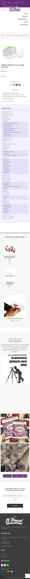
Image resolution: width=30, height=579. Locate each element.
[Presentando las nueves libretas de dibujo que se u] (15, 428)
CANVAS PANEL (7, 136)
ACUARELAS (6, 207)
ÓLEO (4, 188)
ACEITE (5, 196)
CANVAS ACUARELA (8, 130)
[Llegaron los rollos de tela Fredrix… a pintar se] (15, 457)
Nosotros (25, 16)
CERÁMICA (5, 140)
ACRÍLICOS (6, 205)
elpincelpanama (15, 341)
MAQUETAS (5, 177)
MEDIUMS (5, 180)
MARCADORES (6, 179)
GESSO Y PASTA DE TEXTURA (10, 186)
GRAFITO (5, 153)
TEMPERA (5, 210)
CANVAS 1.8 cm (7, 125)
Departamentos (22, 19)
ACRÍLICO (5, 160)
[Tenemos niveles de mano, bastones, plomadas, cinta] (15, 369)
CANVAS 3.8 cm (7, 127)
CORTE (4, 142)
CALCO (5, 163)
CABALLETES (5, 119)
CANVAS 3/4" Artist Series (9, 128)
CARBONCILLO (7, 151)
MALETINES (5, 175)
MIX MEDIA (6, 171)
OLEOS (5, 208)
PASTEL (5, 172)
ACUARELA (6, 161)
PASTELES (4, 194)
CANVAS (4, 121)
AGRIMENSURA (6, 113)
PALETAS (8, 35)
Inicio (26, 13)
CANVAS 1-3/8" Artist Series (10, 123)
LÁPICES (4, 149)
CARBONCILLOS (6, 138)
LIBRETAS (4, 157)
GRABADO (5, 145)
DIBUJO (5, 167)
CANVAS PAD (6, 134)
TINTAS (5, 212)
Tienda (26, 22)
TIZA (4, 198)
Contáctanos (24, 24)
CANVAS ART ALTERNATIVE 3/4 (11, 132)
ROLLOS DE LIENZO (7, 216)
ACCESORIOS (5, 112)
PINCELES (5, 201)
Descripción (15, 89)
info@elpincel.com (7, 546)
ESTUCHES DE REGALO (8, 144)
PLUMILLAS (5, 215)
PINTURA (4, 203)
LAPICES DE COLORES (9, 155)
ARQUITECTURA (6, 115)
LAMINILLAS (5, 147)
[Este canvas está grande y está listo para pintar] (15, 398)
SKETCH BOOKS (6, 218)
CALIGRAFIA (6, 165)
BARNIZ (4, 117)
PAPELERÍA (5, 192)
